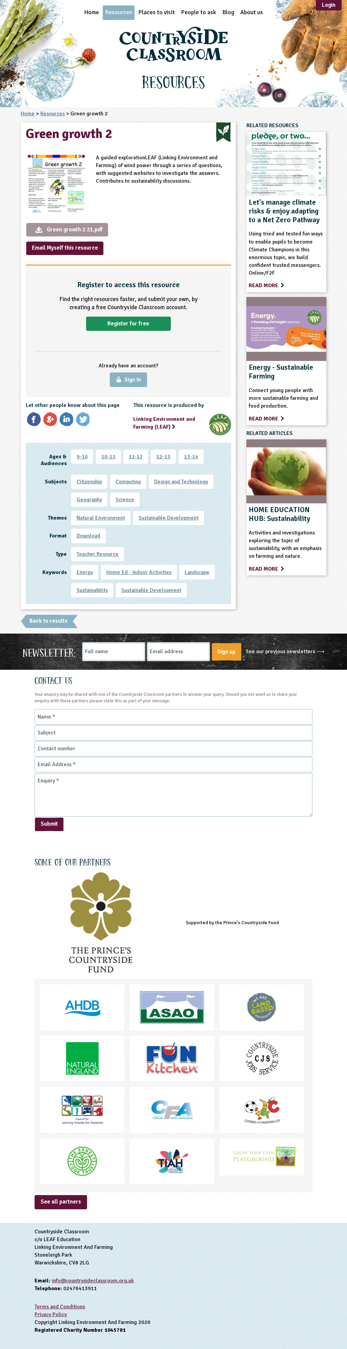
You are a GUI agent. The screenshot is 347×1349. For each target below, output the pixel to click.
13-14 (191, 456)
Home (91, 12)
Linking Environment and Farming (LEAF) (164, 423)
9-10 (82, 456)
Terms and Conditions (60, 1306)
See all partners (61, 1201)
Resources (118, 12)
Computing (128, 481)
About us (251, 12)
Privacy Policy (51, 1314)
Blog (228, 12)
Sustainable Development (169, 518)
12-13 (163, 456)
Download (88, 535)
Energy (85, 572)
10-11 (108, 456)
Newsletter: (49, 651)
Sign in (132, 379)
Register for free (128, 323)
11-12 (136, 456)
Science (125, 499)
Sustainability (92, 590)
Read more (264, 285)
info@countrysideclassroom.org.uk (93, 1280)
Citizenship (89, 481)
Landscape (197, 572)
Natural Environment (101, 518)
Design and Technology (181, 481)
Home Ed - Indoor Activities (138, 572)
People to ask (198, 12)
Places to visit (156, 12)
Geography (89, 499)
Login (328, 4)
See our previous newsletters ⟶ (285, 651)
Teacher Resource (98, 554)
